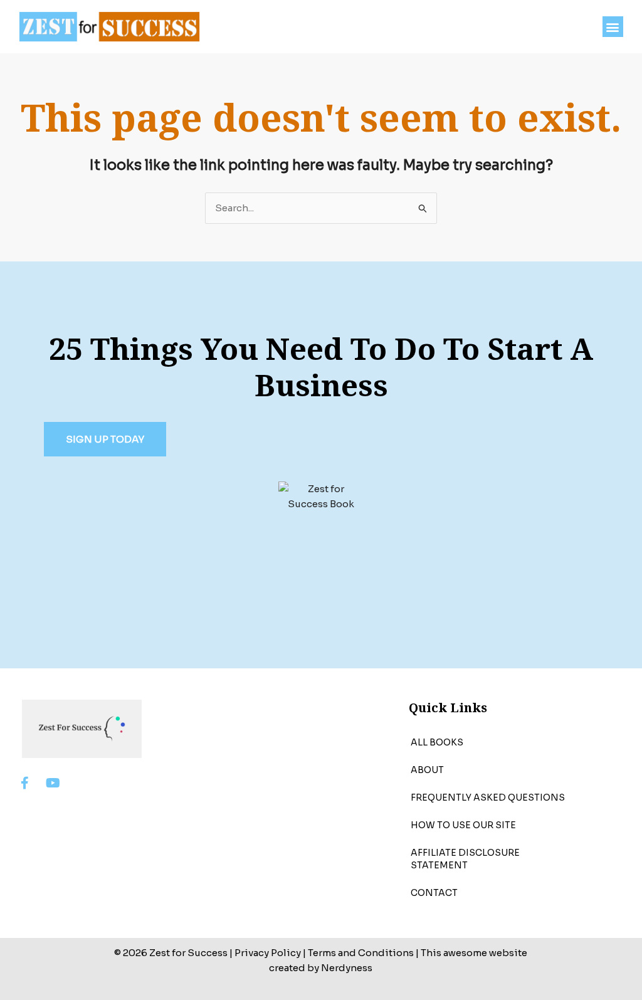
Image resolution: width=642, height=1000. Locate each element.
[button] (613, 26)
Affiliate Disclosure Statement (465, 859)
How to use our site (463, 825)
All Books (437, 742)
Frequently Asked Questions (488, 797)
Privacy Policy (267, 953)
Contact (434, 892)
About (427, 770)
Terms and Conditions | (363, 953)
